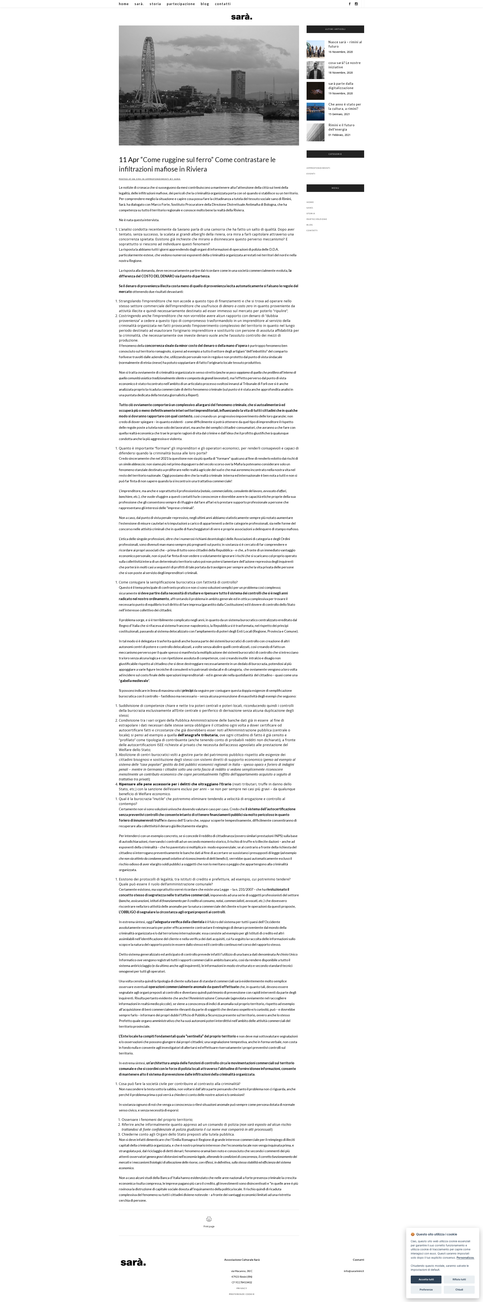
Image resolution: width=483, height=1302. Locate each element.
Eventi (311, 173)
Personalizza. (465, 1257)
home (310, 202)
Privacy (242, 1288)
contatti (312, 230)
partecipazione (317, 219)
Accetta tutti (426, 1279)
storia (311, 213)
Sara (177, 179)
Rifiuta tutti (459, 1279)
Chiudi (459, 1289)
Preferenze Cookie (242, 1294)
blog (310, 225)
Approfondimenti (157, 179)
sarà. (310, 208)
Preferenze (426, 1289)
